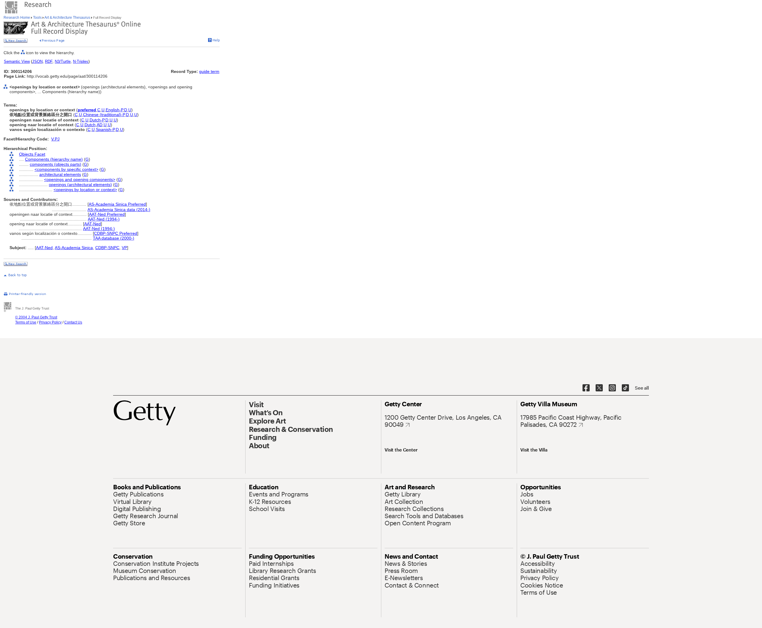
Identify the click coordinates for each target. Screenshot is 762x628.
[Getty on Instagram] (612, 388)
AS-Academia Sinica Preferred (117, 204)
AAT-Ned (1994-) (104, 219)
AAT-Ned (92, 223)
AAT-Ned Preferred (107, 214)
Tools (37, 17)
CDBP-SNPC (107, 247)
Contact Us (73, 322)
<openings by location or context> (85, 189)
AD (99, 124)
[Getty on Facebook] (586, 388)
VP (124, 247)
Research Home (17, 17)
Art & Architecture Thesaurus (67, 17)
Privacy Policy (50, 322)
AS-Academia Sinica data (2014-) (119, 209)
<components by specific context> (66, 169)
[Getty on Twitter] (599, 388)
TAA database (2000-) (113, 238)
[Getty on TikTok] (625, 388)
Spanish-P (105, 129)
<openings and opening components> (79, 179)
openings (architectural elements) (80, 184)
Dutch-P (97, 120)
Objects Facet (32, 154)
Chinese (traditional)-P (104, 114)
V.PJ (55, 139)
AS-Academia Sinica (74, 247)
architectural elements (60, 174)
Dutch (90, 124)
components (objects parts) (55, 164)
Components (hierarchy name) (54, 159)
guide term (209, 71)
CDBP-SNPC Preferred (115, 233)
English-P (114, 109)
